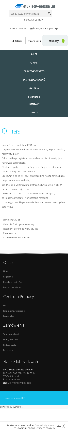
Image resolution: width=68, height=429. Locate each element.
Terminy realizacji (11, 334)
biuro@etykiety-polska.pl (45, 28)
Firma (5, 271)
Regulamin (8, 276)
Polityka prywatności (12, 282)
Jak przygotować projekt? (14, 310)
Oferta (34, 112)
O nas (34, 62)
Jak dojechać (8, 316)
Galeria (34, 88)
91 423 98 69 (19, 28)
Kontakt (34, 104)
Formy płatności (10, 339)
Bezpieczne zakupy (12, 287)
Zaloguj (18, 40)
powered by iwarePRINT (15, 398)
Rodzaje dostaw (10, 344)
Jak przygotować (34, 79)
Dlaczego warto (34, 71)
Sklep (34, 54)
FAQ (5, 305)
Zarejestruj (35, 40)
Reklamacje (8, 350)
